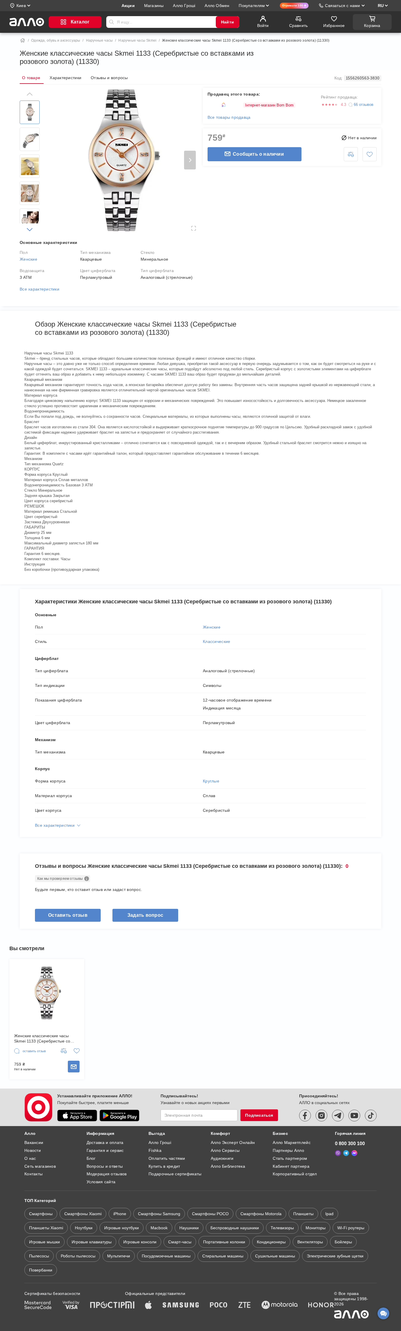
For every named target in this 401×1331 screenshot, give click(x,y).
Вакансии (33, 1142)
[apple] (148, 1305)
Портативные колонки (224, 1242)
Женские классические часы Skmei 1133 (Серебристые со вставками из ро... (42, 1038)
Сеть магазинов (40, 1166)
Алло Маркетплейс (291, 1142)
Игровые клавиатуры (92, 1242)
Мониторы (316, 1227)
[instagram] (321, 1115)
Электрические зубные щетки (335, 1256)
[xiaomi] (129, 1305)
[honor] (321, 1305)
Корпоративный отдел (295, 1174)
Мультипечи (118, 1256)
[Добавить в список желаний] (370, 154)
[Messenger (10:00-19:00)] (354, 1153)
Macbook (159, 1227)
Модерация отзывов (107, 1174)
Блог (91, 1158)
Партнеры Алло (288, 1150)
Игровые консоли (139, 1242)
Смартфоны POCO (210, 1213)
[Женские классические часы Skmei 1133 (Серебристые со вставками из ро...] (47, 993)
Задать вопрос (145, 915)
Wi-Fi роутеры (350, 1227)
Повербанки (40, 1270)
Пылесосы (39, 1256)
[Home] (23, 40)
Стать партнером (290, 1158)
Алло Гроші (160, 1142)
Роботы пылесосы (78, 1256)
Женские (28, 259)
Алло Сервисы (225, 1150)
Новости (32, 1150)
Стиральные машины (222, 1256)
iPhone (119, 1213)
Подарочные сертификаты (175, 1174)
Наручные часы (99, 40)
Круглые (211, 781)
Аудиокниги (222, 1158)
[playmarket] (119, 1115)
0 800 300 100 (350, 1143)
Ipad (329, 1213)
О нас (30, 1158)
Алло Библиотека (228, 1166)
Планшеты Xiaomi (46, 1227)
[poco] (219, 1305)
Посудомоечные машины (166, 1256)
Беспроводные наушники (234, 1227)
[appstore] (77, 1115)
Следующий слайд (190, 160)
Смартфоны (41, 1213)
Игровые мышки (44, 1242)
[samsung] (181, 1305)
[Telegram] (346, 1153)
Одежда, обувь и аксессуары (55, 40)
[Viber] (338, 1153)
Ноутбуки (83, 1227)
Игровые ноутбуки (121, 1227)
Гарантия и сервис (105, 1150)
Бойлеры (343, 1242)
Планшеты (303, 1213)
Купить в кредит (164, 1166)
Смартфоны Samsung (159, 1213)
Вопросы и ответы (105, 1166)
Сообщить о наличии (258, 154)
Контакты (33, 1174)
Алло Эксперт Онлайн (233, 1142)
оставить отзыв (67, 915)
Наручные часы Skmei (137, 40)
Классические (216, 641)
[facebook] (305, 1115)
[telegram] (338, 1115)
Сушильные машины (275, 1256)
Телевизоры (282, 1227)
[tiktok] (371, 1115)
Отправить (111, 22)
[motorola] (279, 1305)
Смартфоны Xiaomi (83, 1213)
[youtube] (354, 1115)
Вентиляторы (310, 1242)
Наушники (189, 1227)
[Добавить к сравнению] (351, 154)
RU (381, 5)
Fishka (155, 1150)
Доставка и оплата (105, 1142)
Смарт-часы (179, 1242)
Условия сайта (101, 1181)
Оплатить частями (167, 1158)
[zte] (244, 1305)
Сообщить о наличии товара (74, 1066)
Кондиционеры (271, 1242)
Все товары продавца (229, 117)
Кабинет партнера (291, 1166)
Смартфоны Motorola (261, 1213)
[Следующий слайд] (30, 229)
